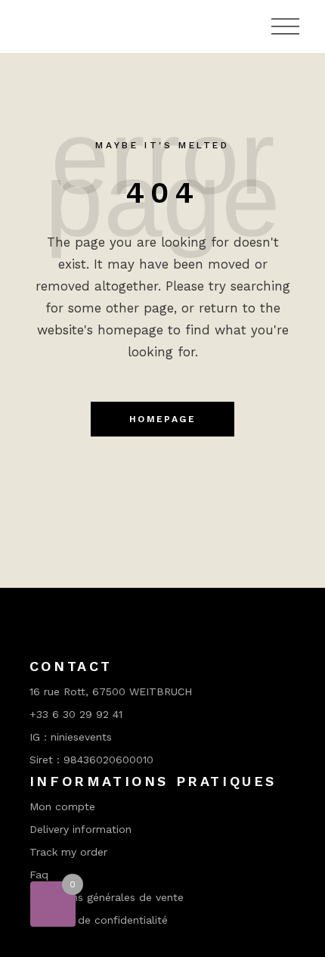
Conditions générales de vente (106, 897)
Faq (38, 874)
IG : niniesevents (70, 737)
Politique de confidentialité (98, 920)
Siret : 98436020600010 (91, 759)
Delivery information (80, 829)
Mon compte (62, 806)
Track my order (68, 852)
